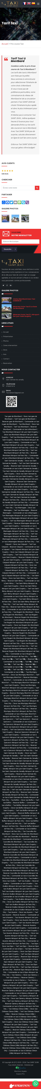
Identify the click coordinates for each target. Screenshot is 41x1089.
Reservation (7, 363)
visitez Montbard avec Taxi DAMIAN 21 (24, 300)
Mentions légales (20, 1071)
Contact (6, 358)
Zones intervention (10, 345)
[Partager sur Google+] (10, 285)
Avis (4, 354)
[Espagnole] (33, 3)
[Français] (24, 3)
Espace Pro (20, 1074)
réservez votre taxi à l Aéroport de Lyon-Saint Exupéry (26, 315)
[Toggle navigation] (38, 4)
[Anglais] (29, 3)
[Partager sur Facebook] (7, 285)
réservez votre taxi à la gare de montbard (25, 307)
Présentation (8, 336)
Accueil (5, 44)
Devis (5, 350)
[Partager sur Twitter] (3, 285)
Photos (6, 341)
